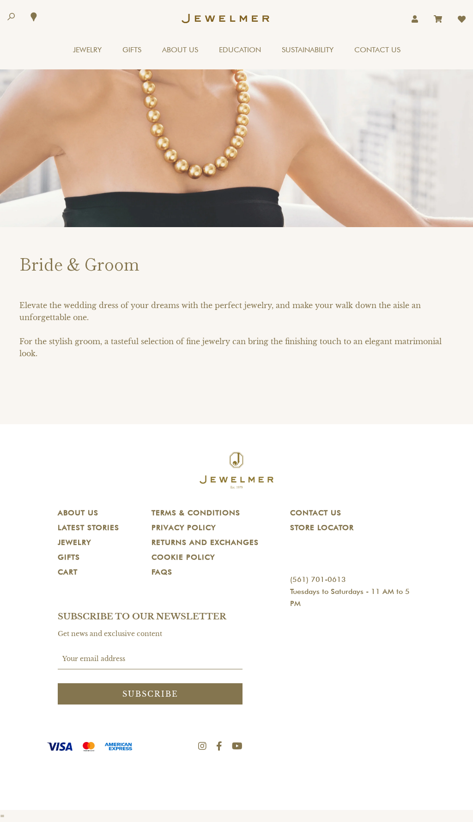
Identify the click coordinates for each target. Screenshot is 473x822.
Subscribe (150, 693)
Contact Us (315, 512)
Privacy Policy (184, 527)
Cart (68, 572)
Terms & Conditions (196, 512)
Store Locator (322, 527)
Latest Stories (88, 527)
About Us (78, 512)
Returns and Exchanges (205, 542)
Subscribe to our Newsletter (142, 617)
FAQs (162, 572)
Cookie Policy (183, 557)
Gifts (69, 557)
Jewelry (74, 542)
